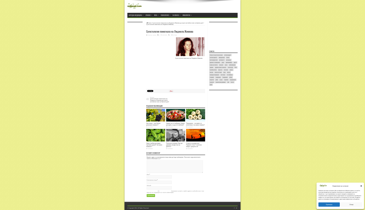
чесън (232, 82)
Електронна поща (152, 180)
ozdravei (154, 35)
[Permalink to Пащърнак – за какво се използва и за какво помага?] (195, 115)
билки (227, 57)
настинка (223, 74)
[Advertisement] (160, 50)
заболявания (232, 65)
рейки (230, 77)
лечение (226, 69)
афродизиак (222, 57)
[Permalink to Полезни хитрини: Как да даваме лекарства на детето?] (175, 135)
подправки (225, 77)
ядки (211, 84)
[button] (361, 186)
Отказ (351, 204)
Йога (155, 15)
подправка (218, 77)
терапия (226, 79)
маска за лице (218, 72)
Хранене (148, 15)
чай (228, 82)
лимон (231, 69)
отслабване (229, 74)
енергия (221, 65)
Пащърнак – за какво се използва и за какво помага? (195, 124)
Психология (165, 15)
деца (223, 62)
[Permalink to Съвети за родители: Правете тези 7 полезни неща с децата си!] (195, 135)
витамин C (221, 60)
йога (236, 67)
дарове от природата (215, 62)
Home (149, 23)
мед (224, 72)
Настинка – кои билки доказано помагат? (153, 124)
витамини (228, 60)
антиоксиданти (213, 57)
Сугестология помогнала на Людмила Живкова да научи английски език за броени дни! (177, 23)
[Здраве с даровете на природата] (134, 6)
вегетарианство (213, 60)
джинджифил (229, 62)
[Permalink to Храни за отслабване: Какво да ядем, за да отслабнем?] (175, 115)
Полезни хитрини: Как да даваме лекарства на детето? (174, 144)
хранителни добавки (220, 82)
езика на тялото (213, 65)
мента (228, 72)
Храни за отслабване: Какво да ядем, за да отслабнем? (175, 124)
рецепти (212, 79)
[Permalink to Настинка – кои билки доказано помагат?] (155, 115)
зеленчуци (230, 67)
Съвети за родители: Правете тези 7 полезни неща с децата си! (194, 144)
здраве (211, 67)
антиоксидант (227, 55)
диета (235, 62)
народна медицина (214, 74)
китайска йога (213, 69)
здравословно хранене (220, 67)
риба (217, 79)
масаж (211, 72)
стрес (221, 79)
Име (148, 174)
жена (226, 65)
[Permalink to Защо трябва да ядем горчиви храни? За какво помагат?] (155, 135)
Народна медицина (135, 15)
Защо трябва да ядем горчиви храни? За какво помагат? (154, 144)
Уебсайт (149, 185)
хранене (212, 82)
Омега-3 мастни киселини (216, 55)
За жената (175, 15)
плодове (212, 77)
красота (220, 69)
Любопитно (186, 15)
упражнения (233, 79)
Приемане (329, 204)
